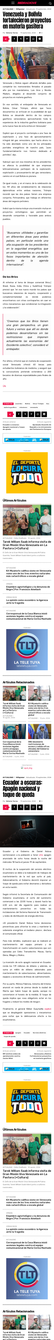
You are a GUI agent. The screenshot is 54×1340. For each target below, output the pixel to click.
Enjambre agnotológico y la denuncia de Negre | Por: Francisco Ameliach (28, 588)
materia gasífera (10, 407)
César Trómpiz (38, 404)
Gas (47, 404)
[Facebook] (14, 39)
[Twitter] (20, 39)
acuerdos (18, 404)
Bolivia (27, 404)
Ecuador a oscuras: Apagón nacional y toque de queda (14, 427)
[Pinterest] (27, 39)
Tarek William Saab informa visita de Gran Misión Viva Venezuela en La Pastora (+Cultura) (27, 545)
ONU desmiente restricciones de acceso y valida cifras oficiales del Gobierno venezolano (38, 746)
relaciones (23, 407)
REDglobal (20, 9)
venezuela (34, 407)
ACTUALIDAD (8, 9)
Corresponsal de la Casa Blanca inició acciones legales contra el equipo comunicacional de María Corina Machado (28, 616)
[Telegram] (40, 39)
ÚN (4, 386)
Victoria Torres (12, 33)
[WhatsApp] (33, 39)
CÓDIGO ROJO (11, 597)
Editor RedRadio (20, 538)
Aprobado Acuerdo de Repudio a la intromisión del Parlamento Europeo (40, 427)
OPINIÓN (9, 584)
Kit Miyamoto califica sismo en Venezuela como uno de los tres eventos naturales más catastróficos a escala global (28, 573)
